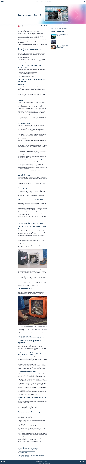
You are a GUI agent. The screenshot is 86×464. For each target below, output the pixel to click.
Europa (60, 28)
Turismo (49, 1)
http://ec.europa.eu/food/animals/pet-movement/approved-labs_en (31, 159)
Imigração (43, 1)
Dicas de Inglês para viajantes (24, 447)
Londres (52, 28)
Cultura (38, 1)
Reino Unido (56, 28)
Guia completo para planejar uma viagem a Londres (28, 448)
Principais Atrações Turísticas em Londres (27, 451)
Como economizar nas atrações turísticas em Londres (29, 449)
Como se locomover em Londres (25, 453)
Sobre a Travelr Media (47, 461)
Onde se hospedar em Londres (25, 452)
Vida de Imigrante (64, 28)
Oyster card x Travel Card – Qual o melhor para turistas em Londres (32, 455)
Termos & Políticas (38, 461)
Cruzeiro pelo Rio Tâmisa (24, 456)
